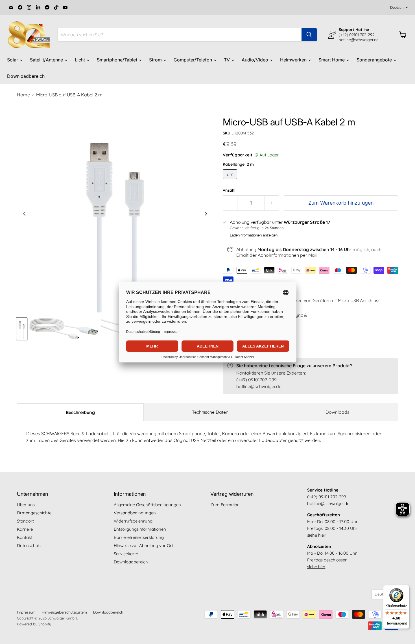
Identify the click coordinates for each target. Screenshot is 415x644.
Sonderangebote (375, 60)
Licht (80, 60)
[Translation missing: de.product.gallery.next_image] (205, 214)
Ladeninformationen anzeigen (254, 235)
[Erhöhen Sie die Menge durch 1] (272, 203)
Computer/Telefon (193, 60)
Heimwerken (294, 60)
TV (227, 60)
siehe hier (316, 535)
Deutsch (396, 7)
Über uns (26, 504)
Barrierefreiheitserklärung (139, 537)
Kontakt (24, 537)
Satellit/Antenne (47, 60)
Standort (25, 521)
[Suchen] (309, 34)
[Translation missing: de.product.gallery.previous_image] (24, 214)
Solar (13, 60)
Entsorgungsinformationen (140, 529)
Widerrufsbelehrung (133, 521)
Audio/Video (255, 60)
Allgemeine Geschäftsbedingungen (147, 504)
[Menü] (406, 588)
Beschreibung (80, 412)
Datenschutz (29, 545)
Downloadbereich (26, 76)
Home (23, 94)
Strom (156, 60)
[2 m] (231, 180)
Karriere (25, 529)
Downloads (338, 412)
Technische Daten (210, 412)
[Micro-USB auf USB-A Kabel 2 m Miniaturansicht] (21, 329)
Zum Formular (224, 504)
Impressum (26, 612)
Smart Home (332, 60)
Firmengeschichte (34, 512)
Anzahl (229, 190)
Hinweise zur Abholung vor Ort (143, 545)
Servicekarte (126, 553)
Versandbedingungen (135, 512)
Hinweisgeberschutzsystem (64, 612)
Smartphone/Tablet (117, 60)
